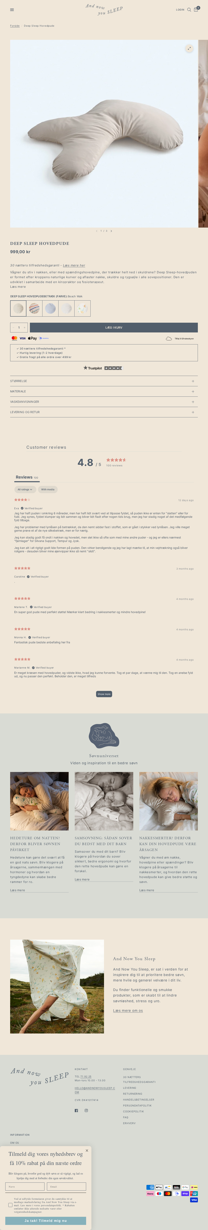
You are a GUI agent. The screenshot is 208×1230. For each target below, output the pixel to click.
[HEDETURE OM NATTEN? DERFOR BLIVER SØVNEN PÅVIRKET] (39, 801)
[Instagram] (89, 1110)
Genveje (129, 1069)
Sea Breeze (50, 308)
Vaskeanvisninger (24, 401)
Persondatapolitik (137, 1105)
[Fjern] (13, 327)
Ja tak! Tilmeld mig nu (46, 1220)
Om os (14, 1142)
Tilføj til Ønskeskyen (184, 338)
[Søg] (189, 10)
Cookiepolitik (133, 1111)
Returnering (132, 1093)
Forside (15, 25)
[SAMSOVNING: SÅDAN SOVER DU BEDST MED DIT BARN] (104, 801)
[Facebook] (79, 1110)
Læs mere (18, 287)
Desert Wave (34, 308)
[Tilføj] (25, 327)
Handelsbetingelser (138, 1099)
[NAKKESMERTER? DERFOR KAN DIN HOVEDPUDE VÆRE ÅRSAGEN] (168, 801)
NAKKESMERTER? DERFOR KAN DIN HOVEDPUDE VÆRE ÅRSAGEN (168, 844)
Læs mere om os (128, 1011)
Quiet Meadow (82, 308)
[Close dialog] (86, 1150)
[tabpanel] (104, 593)
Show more (104, 694)
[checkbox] (48, 489)
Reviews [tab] (27, 477)
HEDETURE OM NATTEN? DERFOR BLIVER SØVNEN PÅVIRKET (35, 844)
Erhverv (129, 1123)
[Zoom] (189, 48)
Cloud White (66, 308)
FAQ (125, 1117)
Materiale (18, 391)
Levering (129, 1087)
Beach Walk (18, 308)
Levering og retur (25, 412)
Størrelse (18, 381)
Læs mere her (74, 265)
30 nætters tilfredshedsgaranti (42, 348)
